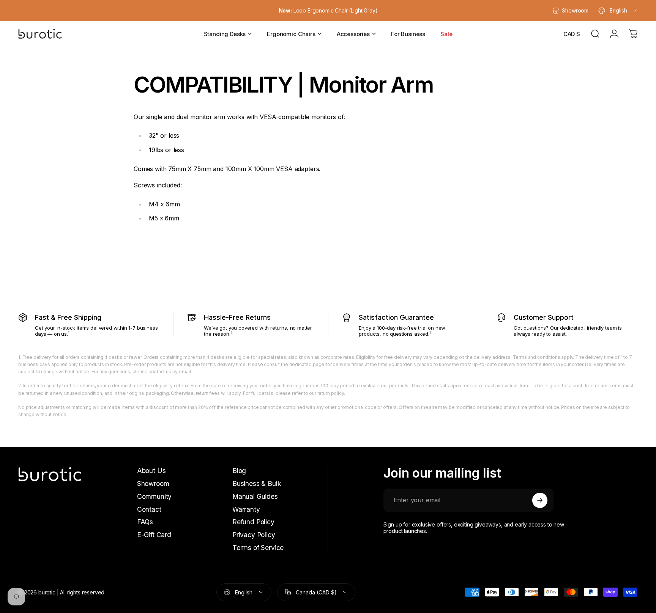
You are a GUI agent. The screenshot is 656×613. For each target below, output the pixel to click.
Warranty (246, 509)
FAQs (145, 522)
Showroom (153, 483)
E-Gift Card (154, 535)
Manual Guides (255, 496)
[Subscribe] (539, 500)
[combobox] (618, 10)
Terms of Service (258, 548)
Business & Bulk (256, 483)
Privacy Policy (253, 535)
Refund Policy (253, 522)
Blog (239, 471)
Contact (149, 509)
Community (154, 496)
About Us (151, 471)
